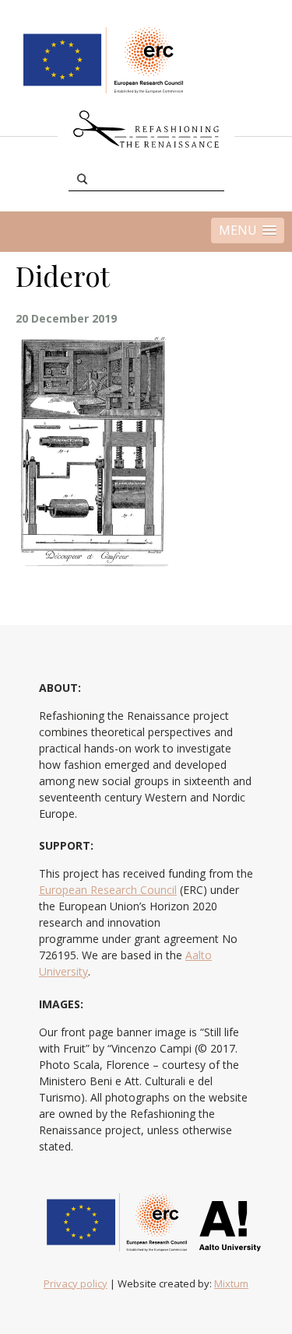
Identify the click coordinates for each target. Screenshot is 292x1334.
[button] (247, 230)
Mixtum (231, 1283)
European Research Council (108, 889)
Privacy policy (75, 1283)
